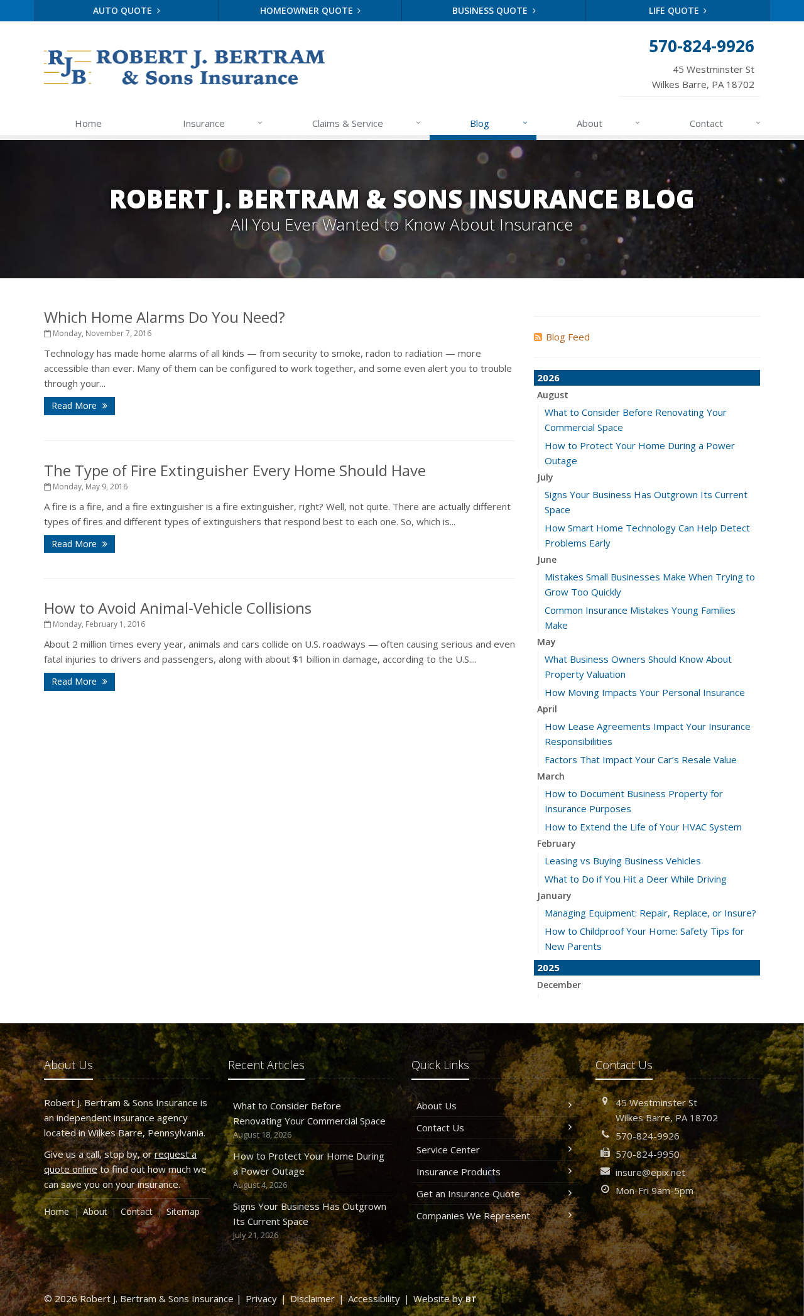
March (551, 776)
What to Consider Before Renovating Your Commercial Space (309, 1119)
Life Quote (675, 10)
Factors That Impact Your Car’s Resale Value (641, 759)
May (546, 642)
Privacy (261, 1298)
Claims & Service (366, 122)
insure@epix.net (650, 1172)
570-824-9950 (648, 1154)
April (547, 709)
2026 (548, 377)
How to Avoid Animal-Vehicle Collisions (178, 607)
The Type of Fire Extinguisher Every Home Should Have (235, 470)
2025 (548, 967)
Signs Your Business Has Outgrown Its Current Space (309, 1220)
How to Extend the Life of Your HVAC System (643, 826)
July (545, 477)
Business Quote (491, 10)
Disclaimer (312, 1298)
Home (88, 123)
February (556, 843)
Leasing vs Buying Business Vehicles (623, 860)
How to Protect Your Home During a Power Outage (308, 1170)
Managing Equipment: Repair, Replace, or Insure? (650, 912)
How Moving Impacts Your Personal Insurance (645, 692)
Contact (725, 122)
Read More (75, 405)
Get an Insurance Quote (468, 1193)
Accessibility (374, 1298)
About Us (436, 1105)
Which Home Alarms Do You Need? (164, 317)
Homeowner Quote (308, 10)
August (552, 395)
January (554, 895)
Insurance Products (458, 1171)
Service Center (448, 1149)
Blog (498, 122)
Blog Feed (568, 336)
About (608, 122)
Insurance (223, 122)
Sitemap (183, 1211)
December (559, 985)
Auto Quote (124, 10)
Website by (445, 1298)
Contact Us (440, 1127)
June (547, 559)
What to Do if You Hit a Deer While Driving (636, 879)
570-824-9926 (648, 1135)
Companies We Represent (473, 1215)
